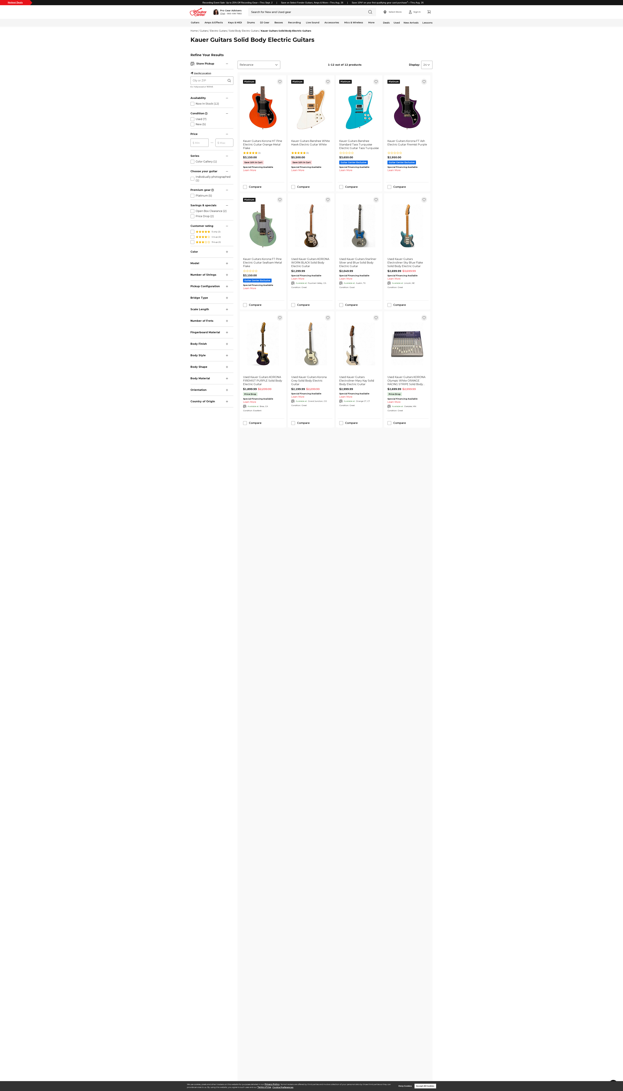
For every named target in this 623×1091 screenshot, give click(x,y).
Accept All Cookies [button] (425, 1086)
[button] (227, 12)
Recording (294, 22)
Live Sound (312, 22)
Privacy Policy (272, 1084)
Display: (414, 64)
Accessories (331, 22)
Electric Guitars (218, 30)
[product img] (262, 107)
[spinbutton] (199, 143)
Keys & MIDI (235, 22)
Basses (279, 22)
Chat (222, 14)
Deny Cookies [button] (405, 1086)
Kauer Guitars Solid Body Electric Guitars (286, 30)
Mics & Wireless (353, 22)
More (371, 22)
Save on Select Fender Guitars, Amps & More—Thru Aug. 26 (312, 2)
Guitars (195, 22)
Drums (251, 22)
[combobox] (259, 65)
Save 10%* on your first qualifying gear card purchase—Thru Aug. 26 (388, 2)
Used (397, 22)
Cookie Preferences (282, 1087)
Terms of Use (264, 1087)
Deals (386, 22)
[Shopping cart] (429, 12)
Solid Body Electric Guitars (244, 30)
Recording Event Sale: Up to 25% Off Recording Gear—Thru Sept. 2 (237, 2)
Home (194, 30)
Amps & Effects (214, 22)
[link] (263, 144)
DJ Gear (264, 22)
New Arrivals (411, 22)
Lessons (427, 22)
